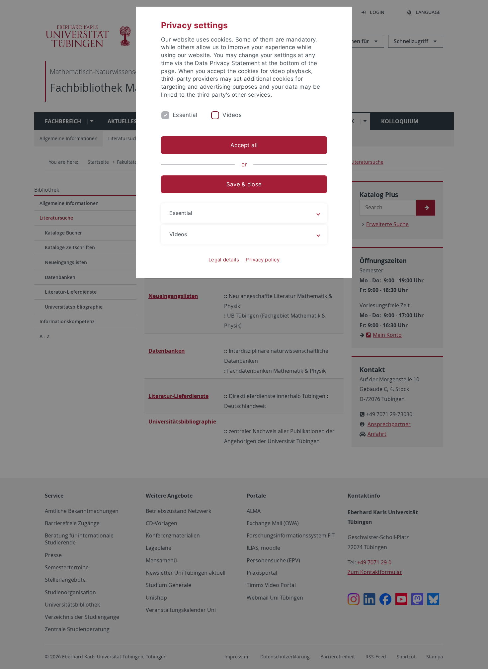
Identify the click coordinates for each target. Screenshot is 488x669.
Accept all (244, 145)
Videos (232, 115)
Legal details (223, 259)
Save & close (244, 184)
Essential (185, 115)
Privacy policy (263, 259)
